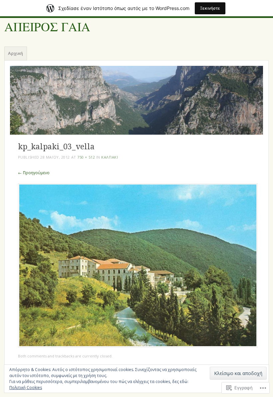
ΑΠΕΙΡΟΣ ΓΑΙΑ (47, 27)
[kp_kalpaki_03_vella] (138, 345)
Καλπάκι (109, 157)
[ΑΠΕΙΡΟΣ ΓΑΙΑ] (136, 100)
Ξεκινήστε (210, 8)
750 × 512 (86, 157)
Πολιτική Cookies (25, 387)
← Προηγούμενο (34, 173)
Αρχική (15, 53)
